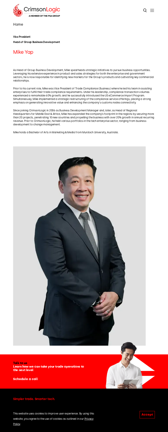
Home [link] (18, 24)
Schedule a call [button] (25, 379)
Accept (147, 414)
